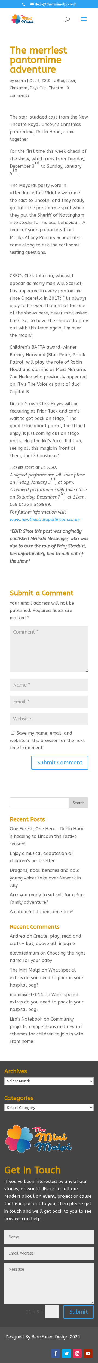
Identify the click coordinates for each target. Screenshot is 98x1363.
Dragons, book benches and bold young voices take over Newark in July (45, 878)
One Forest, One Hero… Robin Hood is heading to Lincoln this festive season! (47, 836)
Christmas (19, 88)
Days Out (38, 88)
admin (20, 80)
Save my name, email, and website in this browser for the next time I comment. (47, 740)
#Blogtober (64, 80)
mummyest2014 (26, 994)
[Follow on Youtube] (88, 1353)
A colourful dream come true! (42, 911)
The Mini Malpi (25, 970)
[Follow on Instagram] (77, 1353)
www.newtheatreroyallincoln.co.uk (45, 519)
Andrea (17, 936)
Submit (78, 1312)
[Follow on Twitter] (66, 1353)
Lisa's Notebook (26, 1019)
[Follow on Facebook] (55, 1353)
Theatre (56, 88)
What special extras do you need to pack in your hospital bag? (47, 977)
